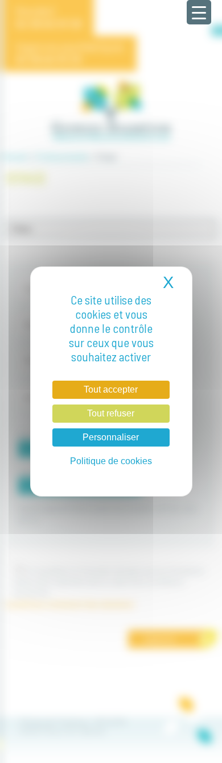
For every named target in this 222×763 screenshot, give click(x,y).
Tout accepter (111, 389)
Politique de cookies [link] (111, 461)
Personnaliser (111, 437)
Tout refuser (110, 413)
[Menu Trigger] (199, 12)
